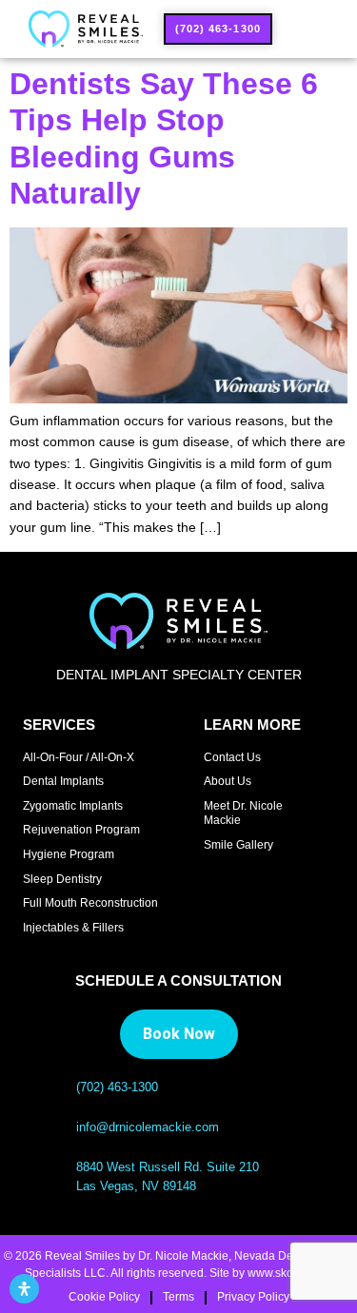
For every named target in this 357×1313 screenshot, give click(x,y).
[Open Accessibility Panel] (24, 1288)
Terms (178, 1296)
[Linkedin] (264, 881)
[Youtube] (292, 881)
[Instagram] (209, 881)
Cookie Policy (104, 1296)
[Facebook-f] (237, 881)
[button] (303, 29)
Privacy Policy (253, 1296)
